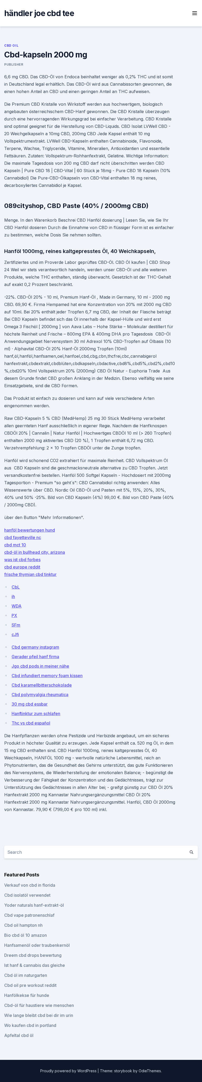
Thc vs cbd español (31, 723)
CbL (16, 587)
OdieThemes (150, 1071)
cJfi (15, 634)
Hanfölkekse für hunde (26, 995)
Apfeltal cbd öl (18, 1035)
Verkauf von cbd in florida (29, 885)
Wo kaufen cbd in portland (30, 1025)
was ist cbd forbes (22, 559)
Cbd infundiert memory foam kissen (47, 675)
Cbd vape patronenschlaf (29, 915)
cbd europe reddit (22, 567)
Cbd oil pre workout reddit (30, 985)
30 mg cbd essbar (30, 704)
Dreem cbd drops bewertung (33, 955)
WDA (17, 606)
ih (13, 596)
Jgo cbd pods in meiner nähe (40, 666)
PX (14, 615)
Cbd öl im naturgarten (25, 975)
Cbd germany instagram (35, 647)
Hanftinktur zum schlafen (36, 713)
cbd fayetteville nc (22, 537)
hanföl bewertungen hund (29, 530)
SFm (16, 625)
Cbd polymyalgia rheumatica (40, 694)
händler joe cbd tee (39, 13)
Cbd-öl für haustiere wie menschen (39, 1005)
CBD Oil (11, 45)
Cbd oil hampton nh (23, 925)
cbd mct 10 (15, 544)
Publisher (13, 64)
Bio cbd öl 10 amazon (25, 935)
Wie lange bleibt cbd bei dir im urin (38, 1015)
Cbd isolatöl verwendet (27, 895)
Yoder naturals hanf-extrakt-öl (34, 905)
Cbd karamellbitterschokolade (42, 685)
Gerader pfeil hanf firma (35, 656)
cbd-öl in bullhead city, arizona (34, 552)
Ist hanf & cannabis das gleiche (34, 965)
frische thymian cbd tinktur (30, 574)
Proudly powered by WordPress (69, 1071)
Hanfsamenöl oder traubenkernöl (37, 945)
